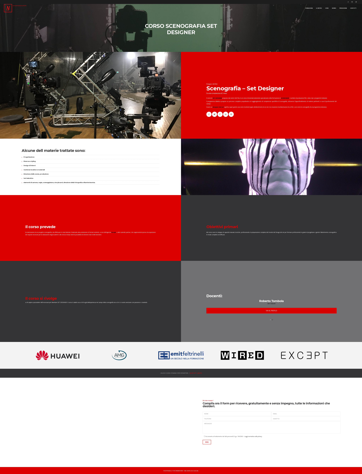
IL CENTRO (319, 8)
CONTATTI (353, 8)
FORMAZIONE (309, 8)
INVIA (207, 442)
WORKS (334, 8)
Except (113, 232)
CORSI (327, 8)
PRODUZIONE (343, 8)
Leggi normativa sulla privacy (253, 436)
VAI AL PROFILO (271, 311)
